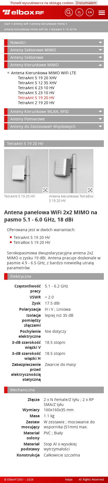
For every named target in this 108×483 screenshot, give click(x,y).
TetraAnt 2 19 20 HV (36, 102)
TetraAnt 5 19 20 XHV (37, 77)
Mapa (69, 479)
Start (7, 24)
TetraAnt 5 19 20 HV (64, 29)
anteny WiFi (21, 24)
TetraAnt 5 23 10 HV (36, 92)
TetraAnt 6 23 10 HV (36, 87)
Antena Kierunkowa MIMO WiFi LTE (26, 29)
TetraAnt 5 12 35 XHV (37, 82)
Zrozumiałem (86, 3)
